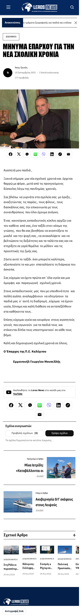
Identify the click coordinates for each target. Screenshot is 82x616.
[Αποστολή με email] (68, 154)
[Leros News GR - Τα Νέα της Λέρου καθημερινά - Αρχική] (39, 7)
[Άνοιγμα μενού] (8, 7)
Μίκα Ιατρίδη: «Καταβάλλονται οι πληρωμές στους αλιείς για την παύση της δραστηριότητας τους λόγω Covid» (23, 468)
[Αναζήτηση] (72, 7)
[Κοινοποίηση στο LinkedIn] (52, 154)
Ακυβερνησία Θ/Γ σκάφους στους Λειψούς (54, 502)
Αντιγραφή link (14, 611)
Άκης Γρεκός (21, 67)
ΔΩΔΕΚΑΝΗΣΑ (11, 36)
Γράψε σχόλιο (59, 433)
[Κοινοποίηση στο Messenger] (27, 154)
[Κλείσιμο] (75, 22)
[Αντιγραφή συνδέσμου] (60, 154)
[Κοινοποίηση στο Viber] (43, 154)
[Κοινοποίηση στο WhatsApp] (35, 154)
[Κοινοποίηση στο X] (18, 154)
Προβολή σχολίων (25, 433)
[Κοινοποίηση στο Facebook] (10, 154)
